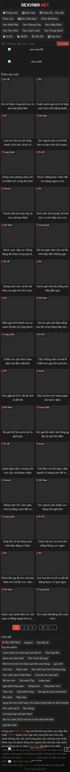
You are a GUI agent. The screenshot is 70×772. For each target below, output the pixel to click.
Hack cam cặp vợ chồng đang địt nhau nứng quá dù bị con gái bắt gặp (17, 253)
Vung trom (34, 686)
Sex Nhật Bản (10, 24)
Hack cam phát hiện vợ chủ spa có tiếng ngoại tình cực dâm (17, 618)
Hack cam (21, 669)
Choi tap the (52, 652)
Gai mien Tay (26, 680)
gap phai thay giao (13, 686)
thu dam (7, 697)
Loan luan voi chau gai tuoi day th (22, 652)
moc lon (7, 669)
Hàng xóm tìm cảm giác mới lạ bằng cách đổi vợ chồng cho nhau (17, 509)
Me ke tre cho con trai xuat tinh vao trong (26, 663)
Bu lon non (9, 680)
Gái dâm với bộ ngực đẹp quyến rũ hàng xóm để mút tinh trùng (52, 472)
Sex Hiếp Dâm (53, 24)
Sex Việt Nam (29, 18)
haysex (29, 642)
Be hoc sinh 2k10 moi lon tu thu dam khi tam (28, 719)
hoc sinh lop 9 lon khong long (48, 669)
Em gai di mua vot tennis (52, 691)
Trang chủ (12, 12)
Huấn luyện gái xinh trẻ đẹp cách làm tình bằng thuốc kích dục (52, 108)
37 (43, 627)
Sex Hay (30, 12)
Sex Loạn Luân (31, 30)
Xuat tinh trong (25, 691)
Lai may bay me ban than (17, 713)
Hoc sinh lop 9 (11, 708)
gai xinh (58, 663)
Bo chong (28, 708)
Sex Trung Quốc (53, 30)
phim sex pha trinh (13, 658)
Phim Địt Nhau (49, 18)
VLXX (9, 36)
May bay (21, 697)
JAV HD (39, 36)
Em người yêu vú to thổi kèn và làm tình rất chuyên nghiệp (52, 144)
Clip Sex (55, 36)
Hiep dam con (52, 686)
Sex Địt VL (43, 642)
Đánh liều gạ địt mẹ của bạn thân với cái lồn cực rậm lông (17, 581)
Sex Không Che (32, 24)
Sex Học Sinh (10, 30)
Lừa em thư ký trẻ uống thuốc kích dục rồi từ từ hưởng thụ (17, 144)
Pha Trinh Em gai (38, 658)
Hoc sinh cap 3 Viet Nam (17, 674)
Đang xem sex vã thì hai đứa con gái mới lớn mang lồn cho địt (17, 290)
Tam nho (8, 691)
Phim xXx (8, 18)
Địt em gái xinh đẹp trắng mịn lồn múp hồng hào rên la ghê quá (52, 326)
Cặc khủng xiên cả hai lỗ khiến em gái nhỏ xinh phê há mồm (52, 363)
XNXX (23, 36)
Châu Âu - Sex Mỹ (53, 12)
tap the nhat (10, 725)
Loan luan (44, 680)
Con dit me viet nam (46, 674)
